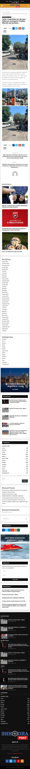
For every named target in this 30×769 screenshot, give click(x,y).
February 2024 (5, 294)
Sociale (3, 358)
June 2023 (4, 309)
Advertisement (17, 1)
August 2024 (5, 284)
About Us (11, 1)
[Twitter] (10, 761)
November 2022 (5, 323)
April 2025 (4, 277)
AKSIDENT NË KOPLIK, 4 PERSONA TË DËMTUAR (12, 496)
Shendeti (4, 356)
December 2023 (5, 298)
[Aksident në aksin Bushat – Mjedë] (5, 410)
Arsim (3, 341)
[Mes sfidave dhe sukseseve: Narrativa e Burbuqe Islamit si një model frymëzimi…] (4, 680)
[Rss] (22, 761)
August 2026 (5, 261)
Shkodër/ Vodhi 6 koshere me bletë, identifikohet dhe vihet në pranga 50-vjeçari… (15, 206)
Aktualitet (4, 17)
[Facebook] (7, 761)
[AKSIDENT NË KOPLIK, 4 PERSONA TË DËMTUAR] (5, 417)
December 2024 (5, 280)
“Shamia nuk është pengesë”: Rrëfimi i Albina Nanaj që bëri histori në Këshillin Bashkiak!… (17, 687)
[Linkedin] (14, 761)
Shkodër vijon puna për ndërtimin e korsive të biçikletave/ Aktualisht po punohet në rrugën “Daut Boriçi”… (15, 166)
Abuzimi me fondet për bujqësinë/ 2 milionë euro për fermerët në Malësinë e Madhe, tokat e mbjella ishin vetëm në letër (15, 501)
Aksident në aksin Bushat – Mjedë (17, 408)
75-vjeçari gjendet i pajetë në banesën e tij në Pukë (16, 424)
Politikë (3, 354)
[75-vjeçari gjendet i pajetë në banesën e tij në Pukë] (5, 425)
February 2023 (5, 317)
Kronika (3, 347)
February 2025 (5, 278)
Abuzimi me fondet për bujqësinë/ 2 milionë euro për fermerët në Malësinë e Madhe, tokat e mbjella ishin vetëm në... (18, 432)
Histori (3, 345)
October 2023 (5, 301)
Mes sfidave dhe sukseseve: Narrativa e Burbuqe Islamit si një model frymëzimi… (18, 679)
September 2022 (6, 326)
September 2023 (6, 303)
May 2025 (4, 275)
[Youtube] (18, 761)
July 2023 (4, 307)
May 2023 (4, 311)
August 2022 (5, 328)
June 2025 (4, 273)
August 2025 (5, 269)
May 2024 (4, 288)
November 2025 (5, 265)
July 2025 (4, 271)
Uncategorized (5, 364)
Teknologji (4, 362)
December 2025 (5, 263)
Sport (3, 360)
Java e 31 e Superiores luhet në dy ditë (12, 251)
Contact (22, 1)
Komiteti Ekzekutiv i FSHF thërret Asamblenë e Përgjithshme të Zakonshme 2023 (14, 229)
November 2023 (5, 300)
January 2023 (5, 319)
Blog (7, 1)
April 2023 (4, 313)
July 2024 (4, 286)
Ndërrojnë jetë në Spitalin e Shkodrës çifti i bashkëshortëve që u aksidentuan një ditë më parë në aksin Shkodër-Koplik (15, 156)
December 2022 (5, 321)
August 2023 (5, 305)
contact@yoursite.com (18, 753)
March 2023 (4, 315)
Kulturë (3, 348)
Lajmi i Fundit (8, 17)
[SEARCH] (26, 518)
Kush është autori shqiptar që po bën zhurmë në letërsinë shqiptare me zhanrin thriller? (18, 401)
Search (3, 478)
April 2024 (4, 290)
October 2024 (5, 282)
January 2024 (5, 296)
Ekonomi (4, 343)
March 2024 (4, 292)
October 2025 (5, 267)
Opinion (3, 352)
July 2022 (4, 330)
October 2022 (5, 324)
